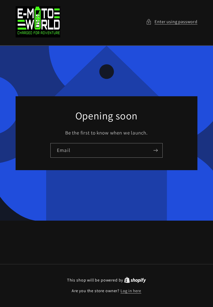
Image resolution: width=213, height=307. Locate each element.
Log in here (131, 290)
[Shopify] (135, 280)
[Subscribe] (155, 150)
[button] (171, 21)
